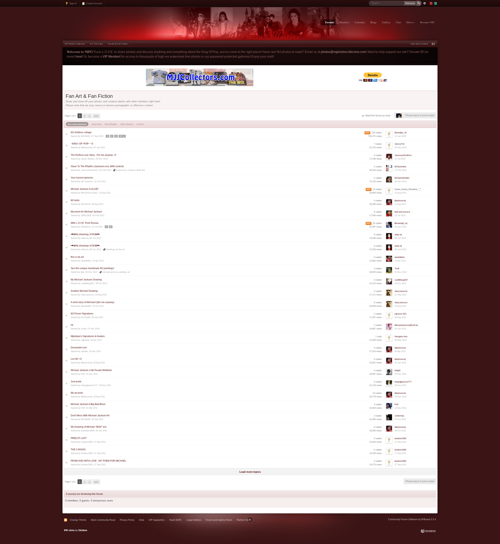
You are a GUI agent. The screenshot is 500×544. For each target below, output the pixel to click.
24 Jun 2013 (400, 227)
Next (96, 116)
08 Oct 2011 (400, 430)
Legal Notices (194, 520)
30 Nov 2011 (400, 385)
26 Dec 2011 (400, 374)
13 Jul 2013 (400, 215)
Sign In (73, 3)
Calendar (360, 22)
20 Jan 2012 (400, 362)
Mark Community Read (103, 520)
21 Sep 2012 (400, 294)
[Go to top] (250, 519)
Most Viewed (127, 124)
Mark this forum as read (377, 115)
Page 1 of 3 (70, 116)
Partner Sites (243, 520)
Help (141, 520)
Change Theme (78, 520)
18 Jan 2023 (400, 136)
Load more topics (250, 471)
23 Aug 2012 (400, 306)
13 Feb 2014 (400, 170)
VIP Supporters (157, 520)
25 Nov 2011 (400, 396)
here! (79, 56)
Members (344, 22)
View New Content (419, 44)
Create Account (93, 3)
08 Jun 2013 (400, 238)
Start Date (96, 124)
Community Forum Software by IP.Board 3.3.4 (412, 519)
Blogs (373, 22)
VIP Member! (112, 56)
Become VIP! (427, 22)
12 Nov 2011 (400, 408)
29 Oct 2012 (400, 283)
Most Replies (111, 124)
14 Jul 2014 (400, 159)
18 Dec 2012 (401, 272)
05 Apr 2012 (400, 351)
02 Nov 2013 (401, 181)
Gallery (386, 22)
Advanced (424, 3)
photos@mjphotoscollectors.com (343, 52)
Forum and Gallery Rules (219, 520)
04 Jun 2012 (400, 328)
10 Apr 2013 (400, 261)
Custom (140, 124)
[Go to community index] (96, 20)
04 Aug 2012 (400, 317)
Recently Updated (77, 124)
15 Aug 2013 (400, 193)
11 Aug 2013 (400, 204)
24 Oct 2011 (400, 419)
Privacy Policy (127, 520)
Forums (329, 22)
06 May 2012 (401, 340)
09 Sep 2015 (400, 147)
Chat (398, 22)
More (409, 22)
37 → (122, 136)
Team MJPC (175, 520)
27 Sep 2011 (400, 442)
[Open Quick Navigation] (433, 43)
